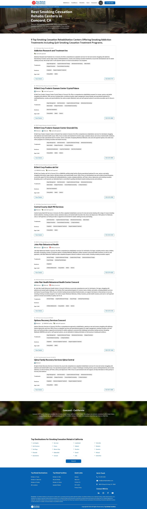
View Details (38, 79)
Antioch (98, 452)
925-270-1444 (109, 350)
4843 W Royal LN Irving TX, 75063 (107, 484)
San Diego (35, 449)
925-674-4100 (109, 311)
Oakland (77, 446)
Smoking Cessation (43, 6)
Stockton (77, 449)
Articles (76, 477)
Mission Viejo (57, 449)
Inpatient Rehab (57, 485)
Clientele (81, 2)
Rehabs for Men (57, 477)
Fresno (55, 446)
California (56, 6)
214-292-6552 (109, 2)
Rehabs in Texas (35, 477)
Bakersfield (56, 452)
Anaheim (98, 449)
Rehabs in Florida (35, 482)
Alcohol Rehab (56, 479)
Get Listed (77, 485)
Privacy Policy (78, 487)
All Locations (34, 485)
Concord (51, 6)
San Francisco (36, 446)
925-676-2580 (109, 197)
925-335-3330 (109, 235)
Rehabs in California (36, 479)
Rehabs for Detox (57, 482)
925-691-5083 (109, 390)
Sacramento (36, 455)
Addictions (66, 2)
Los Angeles (36, 443)
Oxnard (76, 452)
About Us (77, 479)
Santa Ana (98, 455)
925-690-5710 (109, 79)
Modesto (98, 446)
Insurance (94, 2)
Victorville (98, 443)
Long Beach (78, 443)
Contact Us (77, 482)
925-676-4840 (109, 118)
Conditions (74, 2)
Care (88, 2)
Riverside (35, 452)
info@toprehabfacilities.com (106, 480)
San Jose (56, 443)
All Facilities (34, 6)
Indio (76, 455)
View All (73, 461)
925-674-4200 (109, 272)
